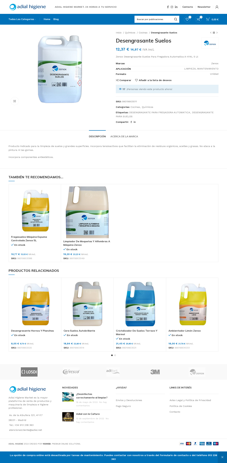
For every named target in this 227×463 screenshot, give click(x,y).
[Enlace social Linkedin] (176, 7)
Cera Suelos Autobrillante (79, 330)
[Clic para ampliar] (15, 101)
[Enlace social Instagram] (172, 7)
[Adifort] (113, 372)
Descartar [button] (222, 457)
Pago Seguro (123, 406)
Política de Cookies (181, 406)
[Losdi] (29, 372)
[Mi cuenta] (217, 7)
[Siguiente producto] (217, 32)
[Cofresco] (71, 372)
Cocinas (143, 32)
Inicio (119, 32)
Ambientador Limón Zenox (184, 330)
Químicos (130, 32)
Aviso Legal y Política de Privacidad (190, 400)
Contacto (175, 411)
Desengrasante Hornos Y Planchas (32, 330)
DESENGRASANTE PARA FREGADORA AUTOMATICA (159, 112)
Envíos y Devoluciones (129, 400)
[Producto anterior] (210, 32)
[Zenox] (197, 372)
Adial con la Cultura (88, 413)
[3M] (155, 372)
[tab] (97, 135)
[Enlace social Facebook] (168, 7)
